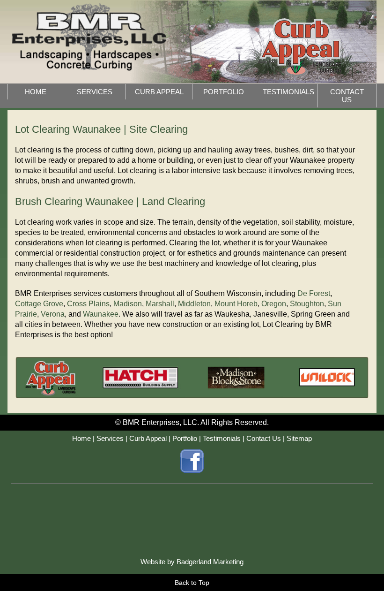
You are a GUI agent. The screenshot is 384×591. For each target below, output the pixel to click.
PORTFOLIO (223, 92)
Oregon (273, 304)
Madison (127, 304)
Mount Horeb (236, 304)
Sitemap (299, 438)
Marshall (160, 304)
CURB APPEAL (159, 92)
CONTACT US (347, 96)
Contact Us (263, 438)
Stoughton (307, 304)
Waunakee (100, 314)
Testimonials (222, 438)
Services (110, 438)
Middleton (194, 304)
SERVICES (94, 92)
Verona (53, 314)
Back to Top (192, 582)
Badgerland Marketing (210, 562)
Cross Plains (88, 304)
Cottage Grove (39, 304)
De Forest (313, 293)
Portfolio (184, 438)
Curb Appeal (148, 438)
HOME (35, 92)
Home (81, 438)
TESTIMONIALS (288, 92)
